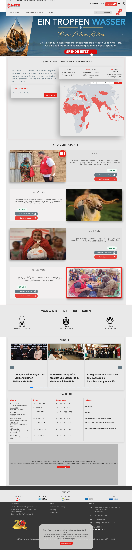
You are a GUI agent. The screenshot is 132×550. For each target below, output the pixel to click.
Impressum (54, 512)
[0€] (120, 13)
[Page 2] (36, 387)
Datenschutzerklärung (57, 507)
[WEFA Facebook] (95, 3)
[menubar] (31, 12)
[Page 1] (31, 387)
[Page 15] (97, 387)
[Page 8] (64, 387)
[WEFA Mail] (101, 3)
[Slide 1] (66, 54)
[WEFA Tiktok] (90, 3)
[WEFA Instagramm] (93, 3)
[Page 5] (50, 387)
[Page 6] (55, 387)
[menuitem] (15, 12)
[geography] (83, 119)
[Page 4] (45, 387)
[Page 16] (101, 387)
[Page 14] (92, 387)
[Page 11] (78, 387)
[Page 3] (41, 387)
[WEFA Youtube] (97, 3)
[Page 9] (69, 387)
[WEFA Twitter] (99, 3)
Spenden (110, 4)
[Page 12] (83, 387)
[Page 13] (87, 387)
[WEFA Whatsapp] (105, 529)
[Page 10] (73, 387)
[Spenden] (50, 93)
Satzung (53, 510)
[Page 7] (59, 387)
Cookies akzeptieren (63, 467)
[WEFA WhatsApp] (103, 3)
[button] (10, 34)
